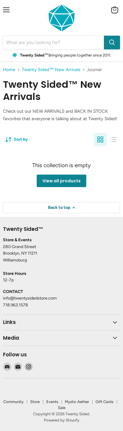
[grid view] (100, 139)
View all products (61, 181)
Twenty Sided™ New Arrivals (51, 69)
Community (13, 401)
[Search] (112, 42)
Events (52, 401)
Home (9, 69)
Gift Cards (104, 401)
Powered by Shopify (61, 420)
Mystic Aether (77, 401)
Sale (61, 407)
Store (35, 401)
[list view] (113, 139)
